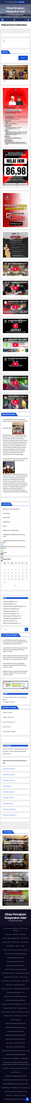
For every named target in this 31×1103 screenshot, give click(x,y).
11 (8, 573)
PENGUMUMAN (24, 1058)
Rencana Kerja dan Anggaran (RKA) (11, 938)
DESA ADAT (6, 517)
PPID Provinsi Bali (23, 977)
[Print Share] (1, 553)
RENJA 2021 (15, 934)
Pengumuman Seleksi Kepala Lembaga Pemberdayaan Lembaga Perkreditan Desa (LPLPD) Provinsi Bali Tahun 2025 (15, 1063)
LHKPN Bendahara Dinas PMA (10, 977)
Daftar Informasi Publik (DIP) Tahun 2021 (15, 1043)
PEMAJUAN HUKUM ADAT (11, 530)
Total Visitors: (7, 731)
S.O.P (23, 992)
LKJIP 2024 (5, 1068)
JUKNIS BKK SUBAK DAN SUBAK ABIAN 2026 (15, 1091)
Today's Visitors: (8, 717)
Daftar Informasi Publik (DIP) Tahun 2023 (15, 1046)
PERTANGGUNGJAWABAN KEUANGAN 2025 (15, 1099)
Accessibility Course (24, 1087)
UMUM (5, 552)
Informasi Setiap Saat (15, 1019)
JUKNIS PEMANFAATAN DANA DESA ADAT (15, 1035)
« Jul (15, 585)
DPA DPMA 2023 (25, 942)
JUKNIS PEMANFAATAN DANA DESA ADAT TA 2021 (15, 1080)
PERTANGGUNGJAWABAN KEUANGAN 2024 (15, 1076)
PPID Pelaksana (6, 981)
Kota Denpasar (7, 786)
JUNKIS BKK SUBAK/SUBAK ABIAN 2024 (16, 1023)
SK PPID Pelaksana (15, 981)
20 (16, 576)
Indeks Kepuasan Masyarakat (13, 992)
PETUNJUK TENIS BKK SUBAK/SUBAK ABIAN (15, 996)
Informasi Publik (25, 981)
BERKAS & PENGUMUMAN (11, 509)
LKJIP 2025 (16, 1095)
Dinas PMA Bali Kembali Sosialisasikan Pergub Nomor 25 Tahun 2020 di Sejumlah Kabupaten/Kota (15, 641)
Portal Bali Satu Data (8, 1015)
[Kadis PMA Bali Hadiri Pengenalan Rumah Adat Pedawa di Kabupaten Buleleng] (9, 467)
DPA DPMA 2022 (6, 942)
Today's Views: (7, 712)
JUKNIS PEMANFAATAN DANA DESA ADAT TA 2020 (15, 1083)
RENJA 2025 (9, 1095)
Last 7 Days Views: (8, 722)
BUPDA (24, 1004)
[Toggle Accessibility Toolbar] (27, 1099)
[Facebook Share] (1, 543)
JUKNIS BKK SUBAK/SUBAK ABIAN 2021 (16, 1000)
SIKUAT (22, 946)
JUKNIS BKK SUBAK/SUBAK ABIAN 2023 (16, 1027)
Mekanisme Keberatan (20, 984)
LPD (29, 1004)
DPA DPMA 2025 (6, 1058)
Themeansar (15, 930)
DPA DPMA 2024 (10, 946)
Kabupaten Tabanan (8, 780)
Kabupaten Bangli (8, 803)
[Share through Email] (1, 557)
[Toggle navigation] (14, 20)
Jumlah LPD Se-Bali (15, 1072)
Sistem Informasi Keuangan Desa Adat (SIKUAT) (15, 953)
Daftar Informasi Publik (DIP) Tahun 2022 (15, 1039)
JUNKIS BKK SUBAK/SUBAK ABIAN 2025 (16, 1054)
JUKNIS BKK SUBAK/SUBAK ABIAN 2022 (11, 1004)
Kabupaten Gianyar (8, 797)
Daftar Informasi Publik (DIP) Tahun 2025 (18, 1068)
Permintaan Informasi (23, 1008)
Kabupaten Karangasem (10, 815)
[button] (25, 19)
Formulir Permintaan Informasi (8, 1012)
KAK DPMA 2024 (15, 942)
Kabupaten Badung (8, 792)
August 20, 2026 (10, 846)
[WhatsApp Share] (1, 550)
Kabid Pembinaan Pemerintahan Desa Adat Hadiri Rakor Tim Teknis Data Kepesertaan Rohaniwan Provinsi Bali (15, 657)
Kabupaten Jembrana (9, 769)
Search (5, 52)
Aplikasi (17, 946)
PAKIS (5, 526)
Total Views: (6, 727)
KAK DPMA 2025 (16, 1058)
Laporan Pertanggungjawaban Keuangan (15, 965)
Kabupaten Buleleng (8, 774)
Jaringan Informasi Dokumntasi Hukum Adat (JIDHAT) (15, 950)
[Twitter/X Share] (1, 546)
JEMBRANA (6, 522)
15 (22, 573)
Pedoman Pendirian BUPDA (9, 1008)
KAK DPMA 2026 (6, 1087)
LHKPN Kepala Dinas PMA (8, 973)
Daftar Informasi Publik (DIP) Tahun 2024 (11, 1050)
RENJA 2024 (8, 934)
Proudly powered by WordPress (10, 928)
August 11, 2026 (10, 882)
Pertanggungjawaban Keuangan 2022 (15, 961)
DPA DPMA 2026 (15, 1087)
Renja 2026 (22, 1095)
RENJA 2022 (23, 934)
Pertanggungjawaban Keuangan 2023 (15, 957)
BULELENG (6, 513)
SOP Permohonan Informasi (23, 1012)
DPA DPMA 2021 (24, 938)
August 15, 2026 (10, 864)
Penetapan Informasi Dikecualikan (21, 988)
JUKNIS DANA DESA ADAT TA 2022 (15, 1031)
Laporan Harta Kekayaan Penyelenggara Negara (15, 969)
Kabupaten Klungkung (9, 809)
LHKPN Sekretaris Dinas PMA (22, 973)
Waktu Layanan (9, 984)
